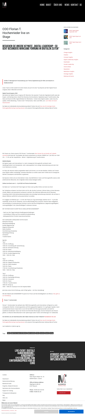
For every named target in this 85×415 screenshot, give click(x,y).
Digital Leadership (31, 333)
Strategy (51, 333)
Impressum (5, 379)
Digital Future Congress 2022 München (19, 333)
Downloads (67, 62)
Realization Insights (69, 71)
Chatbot (66, 55)
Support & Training (7, 390)
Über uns (4, 398)
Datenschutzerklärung (8, 381)
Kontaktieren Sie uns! (50, 316)
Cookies (4, 375)
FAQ (3, 395)
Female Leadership (69, 64)
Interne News (67, 66)
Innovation (42, 333)
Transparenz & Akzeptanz (9, 393)
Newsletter (67, 69)
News (3, 400)
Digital (8, 333)
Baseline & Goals (6, 383)
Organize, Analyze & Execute (10, 386)
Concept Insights (68, 57)
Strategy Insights (68, 74)
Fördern (37, 333)
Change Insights (68, 52)
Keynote (47, 333)
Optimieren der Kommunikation (11, 388)
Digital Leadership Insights (71, 59)
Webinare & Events (69, 76)
